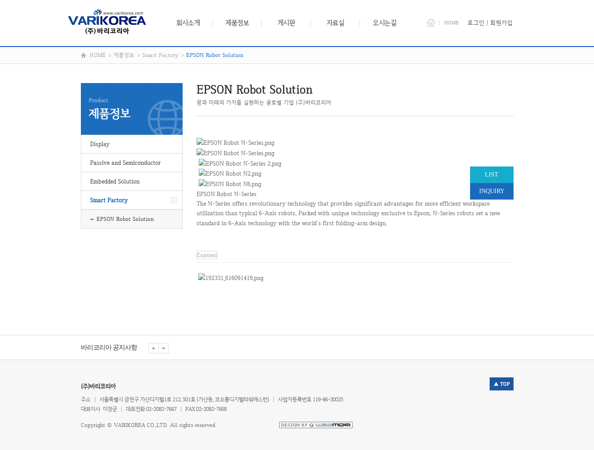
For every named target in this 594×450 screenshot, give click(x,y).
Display (100, 144)
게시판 (286, 22)
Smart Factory (109, 200)
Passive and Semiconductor (125, 163)
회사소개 (188, 22)
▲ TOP (502, 383)
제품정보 (237, 22)
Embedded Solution (115, 181)
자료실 (335, 22)
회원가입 (501, 23)
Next (153, 348)
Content (207, 255)
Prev (164, 348)
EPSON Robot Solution (125, 219)
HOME (451, 22)
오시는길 (384, 22)
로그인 (475, 23)
